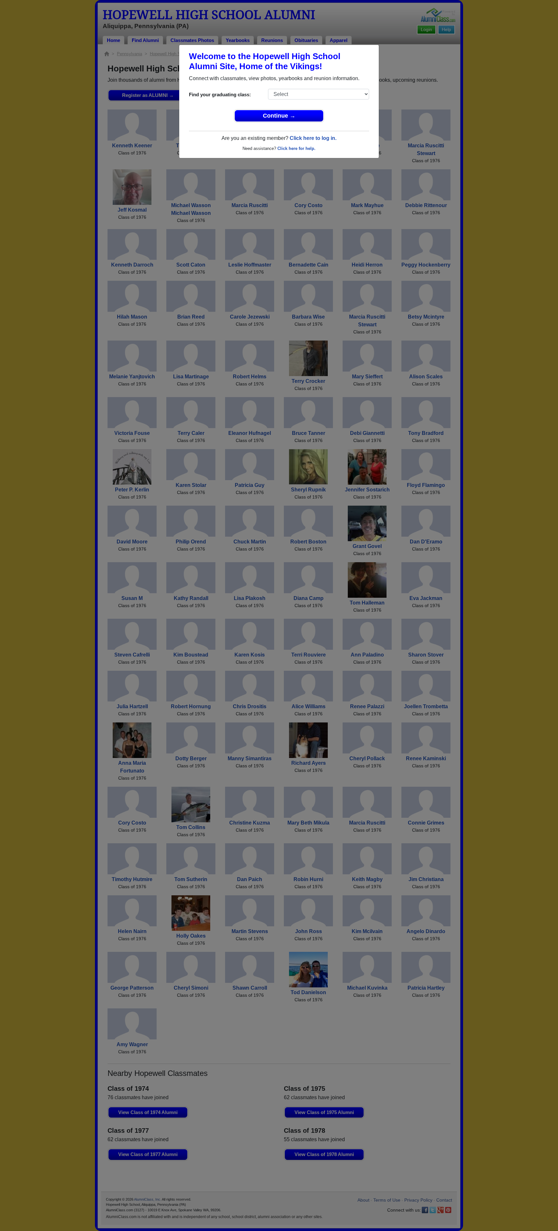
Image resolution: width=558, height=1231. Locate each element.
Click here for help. (296, 148)
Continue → (279, 115)
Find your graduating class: (220, 94)
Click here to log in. (313, 138)
